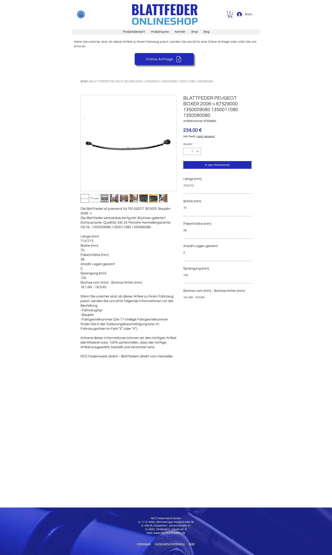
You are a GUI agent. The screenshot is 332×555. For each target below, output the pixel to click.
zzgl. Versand (206, 136)
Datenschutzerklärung (170, 544)
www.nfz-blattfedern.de (169, 533)
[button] (230, 14)
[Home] (81, 14)
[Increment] (198, 151)
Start (84, 81)
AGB (192, 544)
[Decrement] (186, 151)
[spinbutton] (192, 151)
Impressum (144, 544)
